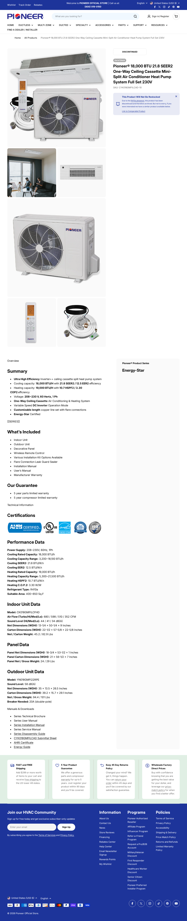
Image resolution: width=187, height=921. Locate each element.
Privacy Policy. (67, 835)
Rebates (38, 5)
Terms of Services (47, 835)
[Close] (176, 96)
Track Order (25, 5)
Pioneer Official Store (27, 913)
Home (18, 37)
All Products (30, 37)
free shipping (32, 779)
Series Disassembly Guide (29, 733)
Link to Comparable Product (133, 111)
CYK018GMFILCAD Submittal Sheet (35, 738)
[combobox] (95, 16)
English (141, 3)
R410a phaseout (137, 101)
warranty (65, 779)
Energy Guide (22, 746)
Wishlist (11, 5)
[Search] (135, 16)
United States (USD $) (165, 3)
